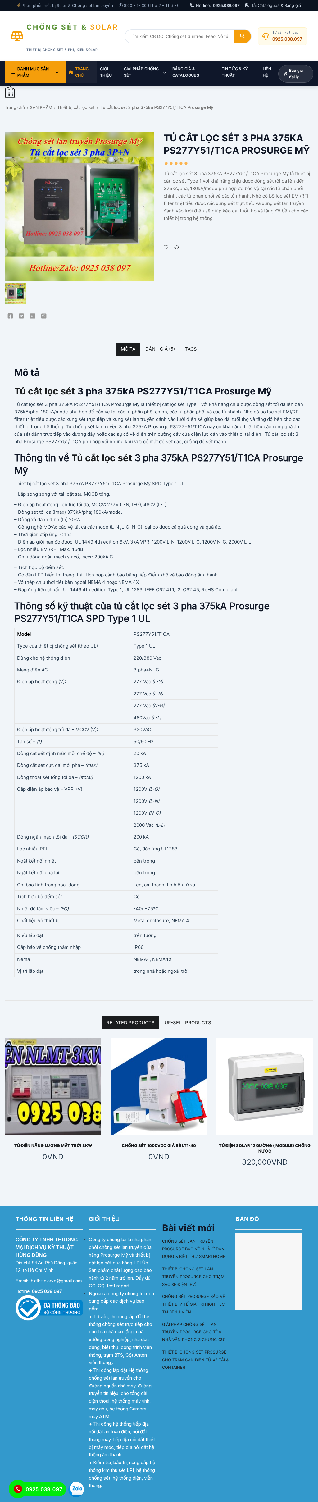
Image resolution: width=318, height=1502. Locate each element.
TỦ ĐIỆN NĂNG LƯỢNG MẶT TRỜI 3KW (53, 1145)
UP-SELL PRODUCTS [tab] (188, 1023)
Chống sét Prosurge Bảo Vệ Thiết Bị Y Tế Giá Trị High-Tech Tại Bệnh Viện (195, 1304)
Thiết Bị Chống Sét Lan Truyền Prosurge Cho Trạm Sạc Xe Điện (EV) (193, 1276)
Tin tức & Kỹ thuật (235, 72)
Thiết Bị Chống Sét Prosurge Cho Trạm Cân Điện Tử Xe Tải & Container (195, 1360)
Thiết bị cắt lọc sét (76, 107)
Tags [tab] (191, 349)
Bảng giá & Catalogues (185, 72)
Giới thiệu (106, 72)
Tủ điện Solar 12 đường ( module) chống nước (265, 1148)
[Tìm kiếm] (242, 36)
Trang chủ (82, 72)
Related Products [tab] (131, 1023)
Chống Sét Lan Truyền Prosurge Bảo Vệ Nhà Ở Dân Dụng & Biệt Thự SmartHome (193, 1249)
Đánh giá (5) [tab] (160, 349)
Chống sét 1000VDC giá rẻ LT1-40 (159, 1145)
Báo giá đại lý (296, 73)
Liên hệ (267, 72)
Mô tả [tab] (128, 349)
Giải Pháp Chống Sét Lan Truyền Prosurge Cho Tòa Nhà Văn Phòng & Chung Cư (193, 1332)
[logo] (10, 92)
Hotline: (218, 5)
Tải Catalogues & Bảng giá (276, 5)
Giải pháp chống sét (141, 72)
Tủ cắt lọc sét (44, 391)
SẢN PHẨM (41, 107)
